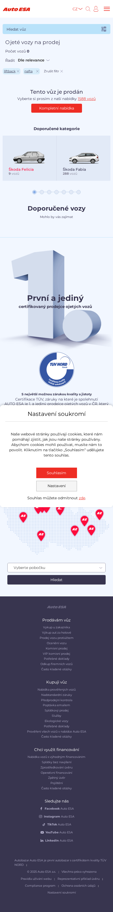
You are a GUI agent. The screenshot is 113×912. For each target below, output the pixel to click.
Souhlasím (56, 473)
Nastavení (57, 485)
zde (82, 498)
